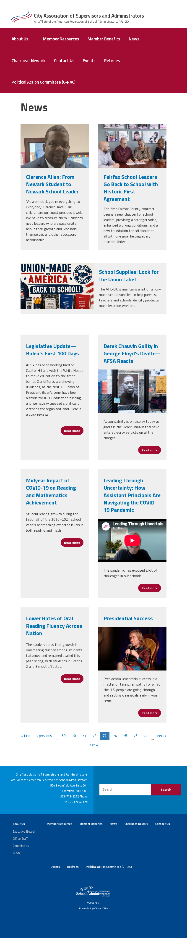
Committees (21, 845)
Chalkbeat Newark (28, 60)
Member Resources (61, 39)
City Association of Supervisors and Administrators (89, 16)
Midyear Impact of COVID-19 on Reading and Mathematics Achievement (51, 491)
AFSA (16, 852)
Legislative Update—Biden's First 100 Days (52, 349)
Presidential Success (128, 618)
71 (84, 735)
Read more (73, 430)
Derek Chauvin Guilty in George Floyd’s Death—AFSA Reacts (132, 353)
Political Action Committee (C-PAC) (43, 82)
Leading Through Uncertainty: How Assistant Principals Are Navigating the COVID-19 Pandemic (132, 495)
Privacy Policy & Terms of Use (93, 908)
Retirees (112, 60)
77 (146, 735)
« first (26, 735)
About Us (20, 39)
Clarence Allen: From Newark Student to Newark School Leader (52, 184)
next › (161, 735)
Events (89, 60)
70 (74, 735)
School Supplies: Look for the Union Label (129, 275)
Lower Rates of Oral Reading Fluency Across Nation (54, 625)
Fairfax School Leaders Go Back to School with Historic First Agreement (131, 188)
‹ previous (44, 735)
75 (125, 735)
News (134, 39)
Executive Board (24, 831)
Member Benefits (104, 39)
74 (115, 735)
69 (64, 735)
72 (94, 735)
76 (135, 735)
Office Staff (20, 838)
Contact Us (64, 60)
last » (93, 745)
